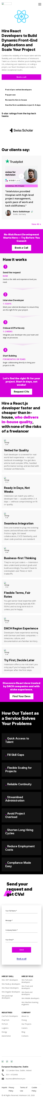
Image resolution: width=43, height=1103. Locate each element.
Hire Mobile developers (30, 998)
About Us (25, 1016)
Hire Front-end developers (27, 987)
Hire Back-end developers (27, 993)
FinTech (5, 1024)
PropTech (5, 1020)
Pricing (24, 1020)
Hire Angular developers (11, 992)
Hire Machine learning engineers (30, 1003)
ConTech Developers (10, 1016)
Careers (24, 1028)
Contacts (25, 1036)
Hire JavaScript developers (7, 997)
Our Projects (26, 1024)
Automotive (6, 1036)
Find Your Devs (21, 696)
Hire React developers (10, 988)
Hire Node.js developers (11, 984)
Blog (23, 1032)
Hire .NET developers (10, 980)
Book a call (21, 77)
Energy (4, 1032)
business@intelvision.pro (15, 1079)
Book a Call (21, 247)
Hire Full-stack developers (27, 981)
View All (36, 224)
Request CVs (21, 391)
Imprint (4, 1087)
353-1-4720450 (12, 1074)
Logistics (5, 1028)
